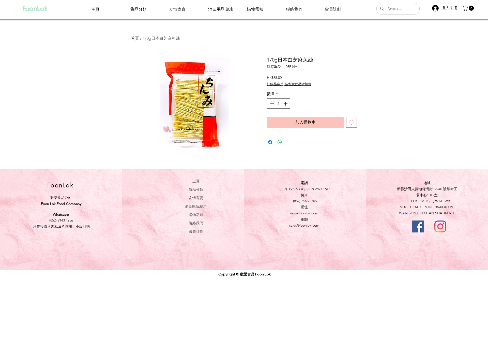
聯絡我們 (196, 222)
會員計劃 (196, 231)
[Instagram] (440, 226)
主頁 (196, 181)
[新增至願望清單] (351, 122)
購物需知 (196, 214)
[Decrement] (271, 103)
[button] (469, 8)
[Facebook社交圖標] (418, 226)
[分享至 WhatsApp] (280, 142)
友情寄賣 (196, 197)
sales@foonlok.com (304, 225)
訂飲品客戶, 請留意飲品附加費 (289, 84)
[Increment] (285, 103)
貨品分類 (196, 189)
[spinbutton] (278, 103)
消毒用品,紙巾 (196, 206)
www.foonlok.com (304, 213)
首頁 (135, 38)
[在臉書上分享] (270, 142)
